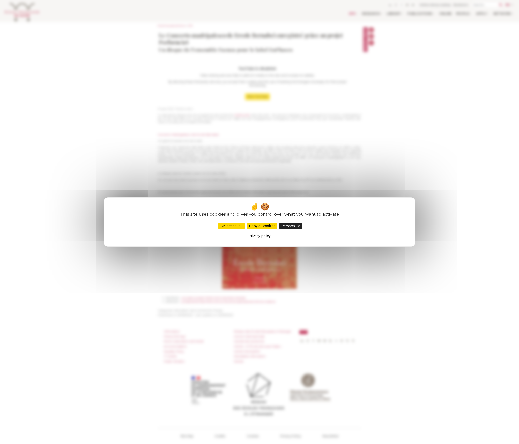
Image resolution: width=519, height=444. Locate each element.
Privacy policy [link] (260, 236)
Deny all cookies (262, 226)
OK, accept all (231, 226)
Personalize (290, 226)
